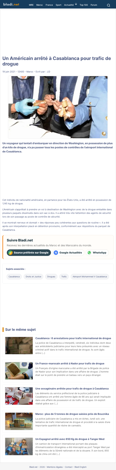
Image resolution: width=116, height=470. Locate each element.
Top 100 (84, 5)
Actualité (69, 5)
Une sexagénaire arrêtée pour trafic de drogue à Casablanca (72, 388)
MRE (31, 5)
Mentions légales (55, 467)
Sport (58, 5)
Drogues (51, 276)
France (49, 5)
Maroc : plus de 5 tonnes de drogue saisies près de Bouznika (72, 413)
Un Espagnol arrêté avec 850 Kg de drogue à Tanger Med (69, 439)
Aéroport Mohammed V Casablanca (90, 276)
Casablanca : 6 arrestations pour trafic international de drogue (73, 338)
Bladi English (81, 467)
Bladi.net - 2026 (37, 467)
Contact (68, 467)
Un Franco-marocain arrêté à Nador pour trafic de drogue (69, 363)
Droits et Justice (33, 276)
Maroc (39, 5)
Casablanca (14, 276)
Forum (94, 5)
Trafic (64, 276)
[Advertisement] (58, 32)
